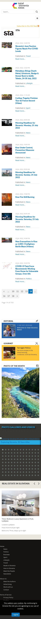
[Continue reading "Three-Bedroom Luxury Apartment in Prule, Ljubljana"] (20, 503)
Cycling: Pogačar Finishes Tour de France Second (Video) (26, 100)
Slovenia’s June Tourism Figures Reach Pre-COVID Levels (26, 48)
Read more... (20, 59)
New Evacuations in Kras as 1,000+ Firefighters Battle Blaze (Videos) (26, 244)
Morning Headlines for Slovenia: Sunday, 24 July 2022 (26, 175)
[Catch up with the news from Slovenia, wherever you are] (7, 122)
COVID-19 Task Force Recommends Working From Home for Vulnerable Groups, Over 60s (26, 270)
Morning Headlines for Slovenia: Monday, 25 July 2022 (26, 125)
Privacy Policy (8, 597)
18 (13, 296)
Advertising (7, 584)
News (28, 133)
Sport (28, 108)
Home (2, 546)
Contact (6, 590)
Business (6, 555)
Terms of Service (5, 595)
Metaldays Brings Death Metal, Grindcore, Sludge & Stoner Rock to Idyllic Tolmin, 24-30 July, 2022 (27, 74)
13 (26, 291)
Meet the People (9, 571)
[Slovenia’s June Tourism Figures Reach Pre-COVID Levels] (7, 45)
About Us (3, 579)
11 (17, 291)
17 (9, 296)
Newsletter (7, 574)
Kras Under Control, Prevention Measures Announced (24, 150)
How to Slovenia (9, 568)
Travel (28, 56)
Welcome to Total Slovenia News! (27, 328)
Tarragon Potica (24, 348)
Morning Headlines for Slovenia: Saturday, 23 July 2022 (27, 219)
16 (4, 296)
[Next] (17, 296)
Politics (29, 278)
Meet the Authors (9, 581)
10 (13, 291)
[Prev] (4, 291)
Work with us (8, 587)
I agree (15, 615)
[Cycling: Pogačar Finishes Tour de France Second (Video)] (7, 97)
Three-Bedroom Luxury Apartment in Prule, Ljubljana (18, 520)
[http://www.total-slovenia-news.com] (20, 5)
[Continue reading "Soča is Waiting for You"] (20, 392)
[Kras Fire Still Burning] (7, 199)
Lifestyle (29, 83)
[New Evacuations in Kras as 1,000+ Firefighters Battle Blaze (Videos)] (7, 240)
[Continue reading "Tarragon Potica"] (9, 353)
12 (22, 291)
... (8, 291)
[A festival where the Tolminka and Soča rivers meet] (7, 69)
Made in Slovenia (9, 565)
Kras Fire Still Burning (24, 197)
